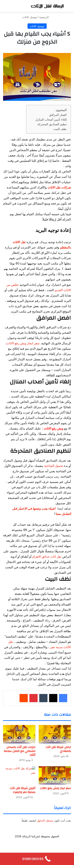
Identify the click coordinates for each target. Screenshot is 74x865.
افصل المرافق (58, 114)
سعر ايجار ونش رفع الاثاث (23, 343)
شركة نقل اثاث (40, 842)
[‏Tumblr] (43, 698)
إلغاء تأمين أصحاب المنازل (51, 119)
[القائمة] (5, 7)
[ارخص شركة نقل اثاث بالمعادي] (55, 734)
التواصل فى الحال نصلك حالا (37, 849)
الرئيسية (44, 17)
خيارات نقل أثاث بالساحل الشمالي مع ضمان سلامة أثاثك (19, 751)
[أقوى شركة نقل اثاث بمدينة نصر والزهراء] (19, 775)
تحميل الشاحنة (53, 466)
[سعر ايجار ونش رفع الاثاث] (55, 775)
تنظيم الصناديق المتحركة (52, 124)
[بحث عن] (69, 7)
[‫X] (53, 698)
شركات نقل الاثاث (59, 187)
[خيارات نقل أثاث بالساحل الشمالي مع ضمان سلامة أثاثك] (19, 734)
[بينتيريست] (33, 698)
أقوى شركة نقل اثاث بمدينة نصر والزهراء (22, 790)
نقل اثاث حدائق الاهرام (46, 556)
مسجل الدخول (45, 820)
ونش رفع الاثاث (53, 428)
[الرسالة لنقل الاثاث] (47, 6)
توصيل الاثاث (29, 17)
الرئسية (56, 842)
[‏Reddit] (24, 698)
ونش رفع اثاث (21, 842)
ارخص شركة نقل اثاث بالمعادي (58, 749)
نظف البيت (60, 129)
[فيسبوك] (63, 698)
